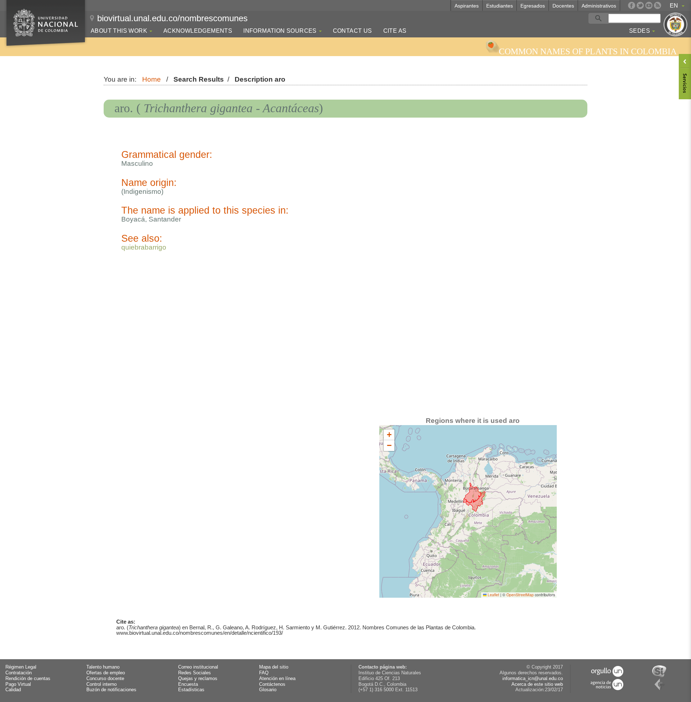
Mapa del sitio (273, 667)
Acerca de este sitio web (537, 684)
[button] (389, 434)
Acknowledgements (197, 31)
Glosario (267, 689)
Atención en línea (277, 678)
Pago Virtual (18, 684)
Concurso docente (105, 678)
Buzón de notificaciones (111, 689)
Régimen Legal (20, 667)
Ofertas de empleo (105, 672)
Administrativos (599, 6)
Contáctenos (272, 684)
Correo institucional (198, 667)
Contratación (18, 672)
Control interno (101, 684)
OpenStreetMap (520, 594)
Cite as (395, 31)
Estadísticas (191, 689)
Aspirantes (467, 6)
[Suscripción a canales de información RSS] (657, 5)
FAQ (263, 672)
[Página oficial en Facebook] (631, 5)
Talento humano (102, 667)
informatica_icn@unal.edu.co (532, 678)
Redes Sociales (194, 672)
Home (151, 79)
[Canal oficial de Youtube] (648, 5)
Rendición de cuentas (27, 678)
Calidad (13, 689)
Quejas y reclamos (197, 678)
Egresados (532, 6)
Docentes (563, 6)
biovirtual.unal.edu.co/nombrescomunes (172, 18)
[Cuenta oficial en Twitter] (640, 5)
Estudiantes (499, 6)
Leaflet (493, 594)
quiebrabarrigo (143, 247)
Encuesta (188, 684)
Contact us (352, 31)
